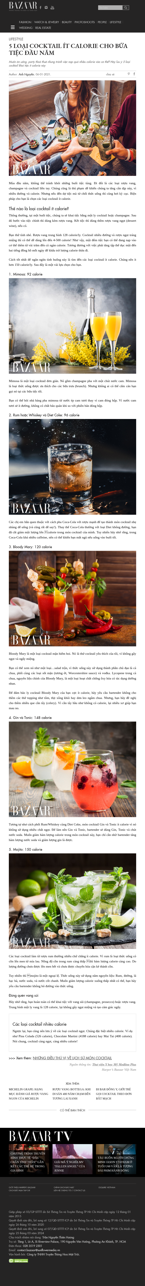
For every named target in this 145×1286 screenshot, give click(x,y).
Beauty (67, 22)
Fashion (25, 22)
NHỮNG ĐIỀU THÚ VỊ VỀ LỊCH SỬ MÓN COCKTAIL (72, 1057)
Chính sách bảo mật (64, 1187)
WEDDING (25, 27)
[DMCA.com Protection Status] (18, 1260)
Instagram (46, 7)
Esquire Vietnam (107, 1187)
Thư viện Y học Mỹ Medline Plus (114, 1064)
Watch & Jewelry (46, 22)
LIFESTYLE (115, 22)
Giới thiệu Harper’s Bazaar (22, 1187)
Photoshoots (85, 22)
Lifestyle (16, 38)
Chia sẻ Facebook (134, 74)
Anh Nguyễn (26, 74)
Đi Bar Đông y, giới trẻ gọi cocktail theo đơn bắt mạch (114, 1094)
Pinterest (129, 74)
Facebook (40, 7)
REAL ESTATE (43, 27)
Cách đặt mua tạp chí (19, 1190)
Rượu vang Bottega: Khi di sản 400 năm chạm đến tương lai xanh (72, 1094)
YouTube (52, 7)
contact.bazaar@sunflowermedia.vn (38, 1250)
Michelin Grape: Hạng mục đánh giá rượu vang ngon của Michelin (28, 1094)
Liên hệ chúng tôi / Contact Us (69, 1190)
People (102, 22)
